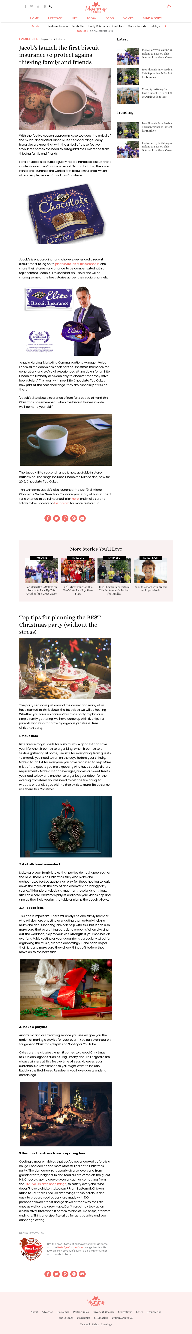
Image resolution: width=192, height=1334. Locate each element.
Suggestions (125, 1311)
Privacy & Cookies (103, 1311)
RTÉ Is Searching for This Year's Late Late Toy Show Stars (78, 590)
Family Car (77, 26)
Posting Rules (81, 1311)
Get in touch (66, 1317)
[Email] (82, 518)
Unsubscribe (154, 1311)
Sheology (106, 1324)
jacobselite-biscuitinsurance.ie (77, 264)
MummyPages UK (122, 1317)
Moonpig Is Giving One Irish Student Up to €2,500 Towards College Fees (157, 93)
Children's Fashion (57, 26)
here (75, 499)
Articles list (60, 39)
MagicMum (83, 1317)
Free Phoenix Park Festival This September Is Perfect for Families (157, 73)
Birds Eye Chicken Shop (71, 1247)
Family (35, 26)
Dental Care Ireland (101, 31)
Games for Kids (137, 26)
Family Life (28, 39)
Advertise (47, 1311)
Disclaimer (63, 1311)
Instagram (61, 503)
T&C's (139, 1311)
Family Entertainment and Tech (106, 26)
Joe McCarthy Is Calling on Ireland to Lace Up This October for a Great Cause (157, 53)
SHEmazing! (101, 1317)
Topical (45, 39)
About (34, 1311)
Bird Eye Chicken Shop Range (45, 1184)
